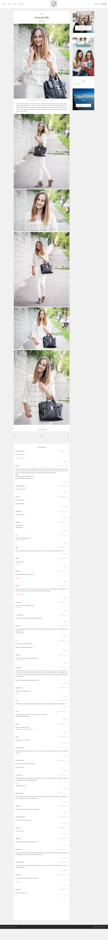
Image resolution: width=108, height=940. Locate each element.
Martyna (17, 496)
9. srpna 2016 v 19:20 (63, 711)
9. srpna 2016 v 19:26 (63, 724)
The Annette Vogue (20, 486)
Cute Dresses (18, 882)
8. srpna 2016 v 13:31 (63, 571)
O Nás (9, 4)
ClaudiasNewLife (19, 594)
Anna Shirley (18, 775)
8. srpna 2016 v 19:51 (63, 640)
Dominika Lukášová (20, 817)
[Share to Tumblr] (46, 429)
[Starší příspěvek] (68, 435)
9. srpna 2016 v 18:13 (63, 700)
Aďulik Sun (18, 838)
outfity (42, 14)
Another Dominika (20, 451)
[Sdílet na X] (44, 429)
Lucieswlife (18, 602)
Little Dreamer (19, 688)
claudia (17, 585)
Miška (16, 547)
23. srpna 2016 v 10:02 (62, 874)
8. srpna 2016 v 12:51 (63, 558)
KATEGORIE (21, 4)
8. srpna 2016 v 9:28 (63, 465)
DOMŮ (3, 4)
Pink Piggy (18, 849)
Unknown (17, 522)
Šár (16, 535)
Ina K (16, 711)
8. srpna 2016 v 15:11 (63, 602)
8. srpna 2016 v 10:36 (62, 522)
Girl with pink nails (19, 660)
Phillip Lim (46, 100)
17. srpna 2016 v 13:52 (62, 838)
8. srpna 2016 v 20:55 (62, 654)
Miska (16, 558)
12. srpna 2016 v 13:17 (63, 827)
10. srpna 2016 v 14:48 (62, 736)
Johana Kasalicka (19, 862)
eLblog (16, 693)
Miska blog (17, 563)
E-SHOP (14, 4)
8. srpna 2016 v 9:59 (63, 485)
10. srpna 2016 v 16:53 (62, 747)
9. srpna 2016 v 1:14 (63, 667)
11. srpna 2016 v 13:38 (62, 793)
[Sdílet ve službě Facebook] (42, 429)
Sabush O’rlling (19, 793)
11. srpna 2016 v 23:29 (62, 816)
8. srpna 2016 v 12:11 (63, 547)
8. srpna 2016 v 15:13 (63, 614)
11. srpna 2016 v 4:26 (63, 774)
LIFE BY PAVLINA (19, 760)
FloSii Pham (18, 511)
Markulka (17, 806)
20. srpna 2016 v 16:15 (62, 862)
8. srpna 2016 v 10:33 (62, 511)
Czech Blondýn (19, 615)
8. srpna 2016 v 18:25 (63, 625)
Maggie (17, 737)
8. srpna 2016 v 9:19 (63, 451)
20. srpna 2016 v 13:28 (62, 849)
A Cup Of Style (13, 927)
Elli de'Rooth (18, 578)
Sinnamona (18, 667)
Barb (16, 700)
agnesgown (18, 875)
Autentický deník (19, 747)
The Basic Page (102, 927)
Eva (16, 640)
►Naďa (17, 724)
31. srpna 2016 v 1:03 (63, 889)
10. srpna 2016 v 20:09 (62, 760)
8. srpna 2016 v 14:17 (63, 585)
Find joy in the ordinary (20, 540)
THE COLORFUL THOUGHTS (26, 729)
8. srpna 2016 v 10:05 (63, 496)
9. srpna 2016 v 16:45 (63, 687)
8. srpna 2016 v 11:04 (63, 534)
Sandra (17, 465)
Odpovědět (65, 461)
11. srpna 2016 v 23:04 (62, 805)
